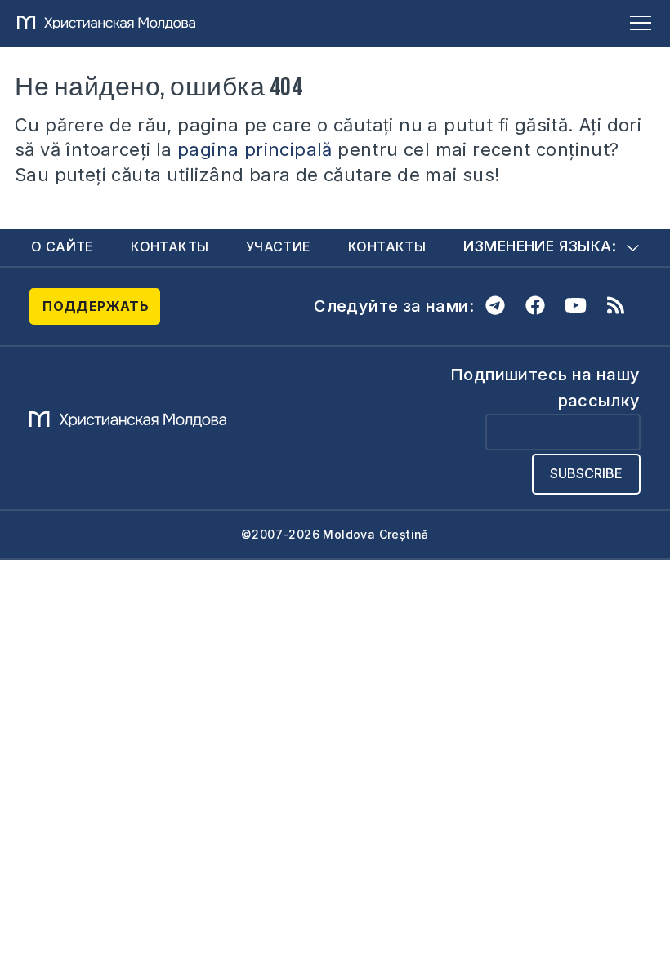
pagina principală (255, 149)
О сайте (62, 246)
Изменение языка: (539, 246)
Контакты (169, 246)
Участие (278, 246)
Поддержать (95, 306)
